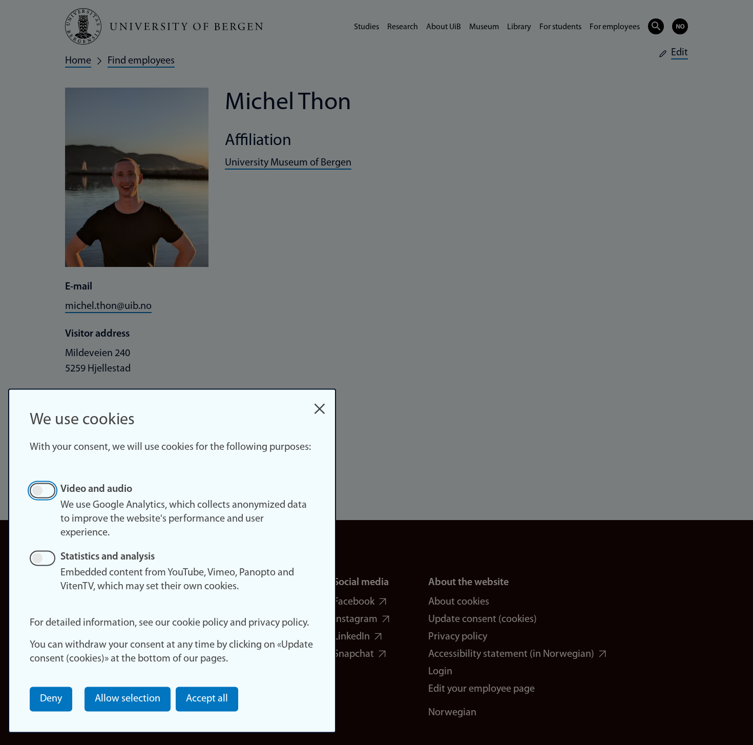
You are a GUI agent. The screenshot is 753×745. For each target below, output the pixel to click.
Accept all (207, 699)
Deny (51, 699)
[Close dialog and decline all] (319, 403)
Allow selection (127, 699)
